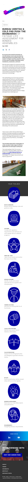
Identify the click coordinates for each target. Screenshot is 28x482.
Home (3, 21)
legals (7, 476)
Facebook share (9, 50)
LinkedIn (3, 50)
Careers (4, 466)
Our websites (5, 468)
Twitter (6, 50)
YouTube (19, 437)
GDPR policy (5, 471)
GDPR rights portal (7, 473)
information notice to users (17, 478)
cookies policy (18, 476)
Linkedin (9, 437)
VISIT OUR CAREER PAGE (12, 455)
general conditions (6, 478)
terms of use (12, 476)
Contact (4, 464)
